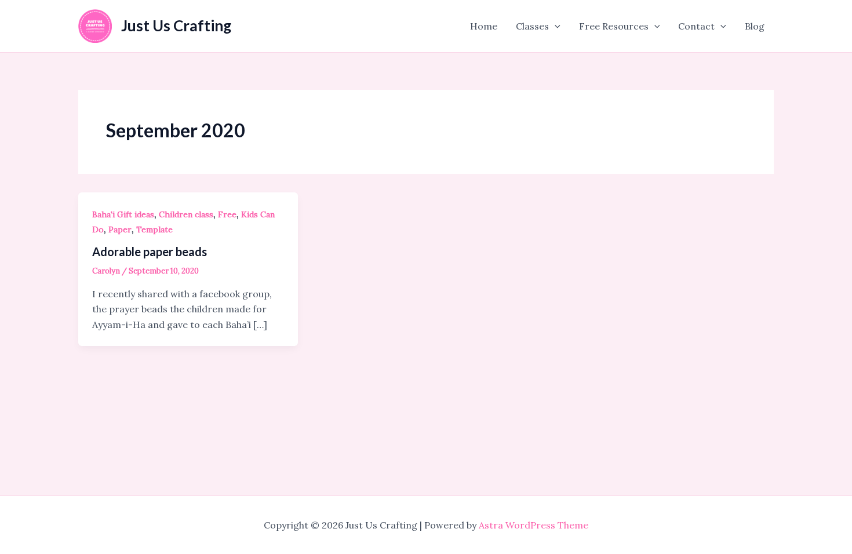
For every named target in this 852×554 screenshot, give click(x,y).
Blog (754, 26)
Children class (186, 214)
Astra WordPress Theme (533, 525)
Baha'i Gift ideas (123, 214)
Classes (532, 26)
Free (227, 214)
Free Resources (614, 26)
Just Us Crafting (176, 25)
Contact (696, 26)
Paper (120, 229)
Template (154, 229)
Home (483, 26)
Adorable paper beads (149, 251)
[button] (554, 26)
